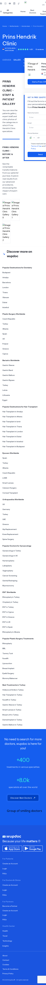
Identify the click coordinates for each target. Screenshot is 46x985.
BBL (4, 648)
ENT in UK (6, 622)
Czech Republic (8, 319)
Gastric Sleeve (8, 365)
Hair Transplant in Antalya (12, 411)
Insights (5, 946)
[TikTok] (19, 3)
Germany (6, 509)
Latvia (4, 390)
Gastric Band (7, 370)
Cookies (5, 964)
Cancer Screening (9, 576)
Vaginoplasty (7, 571)
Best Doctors (32, 11)
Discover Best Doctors (21, 798)
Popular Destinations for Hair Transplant (19, 407)
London (5, 287)
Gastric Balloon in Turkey (12, 725)
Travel (4, 936)
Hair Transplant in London (12, 431)
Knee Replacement (10, 534)
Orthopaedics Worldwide (13, 499)
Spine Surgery (8, 539)
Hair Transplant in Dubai (11, 436)
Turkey (5, 324)
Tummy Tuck (7, 653)
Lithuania (6, 395)
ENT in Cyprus (8, 612)
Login (4, 868)
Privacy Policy (7, 973)
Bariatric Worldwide (11, 360)
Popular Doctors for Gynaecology (16, 546)
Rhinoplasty (7, 643)
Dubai (4, 302)
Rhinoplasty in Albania (11, 632)
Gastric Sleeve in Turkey (12, 705)
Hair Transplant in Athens (12, 416)
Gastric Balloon (8, 375)
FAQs (4, 873)
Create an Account (10, 863)
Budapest (6, 272)
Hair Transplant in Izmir (11, 421)
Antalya (5, 277)
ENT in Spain (7, 627)
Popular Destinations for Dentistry (17, 268)
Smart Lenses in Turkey (11, 710)
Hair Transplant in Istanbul (12, 441)
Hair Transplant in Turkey (12, 695)
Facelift (5, 658)
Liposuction (7, 663)
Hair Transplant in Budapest (13, 446)
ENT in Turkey (8, 607)
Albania (5, 329)
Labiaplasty (7, 566)
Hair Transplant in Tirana (12, 426)
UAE (4, 519)
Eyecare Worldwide (10, 453)
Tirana (5, 292)
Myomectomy (8, 585)
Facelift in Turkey (9, 700)
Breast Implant (8, 668)
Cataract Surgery (9, 488)
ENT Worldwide (9, 592)
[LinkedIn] (14, 3)
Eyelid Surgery (8, 673)
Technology (7, 941)
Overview (6, 59)
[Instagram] (5, 3)
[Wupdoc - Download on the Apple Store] (12, 848)
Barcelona (6, 282)
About (4, 955)
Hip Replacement (9, 529)
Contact (5, 960)
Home (23, 11)
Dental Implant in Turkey (12, 720)
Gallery (17, 59)
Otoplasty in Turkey (10, 602)
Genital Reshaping (9, 581)
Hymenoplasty (8, 561)
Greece (5, 349)
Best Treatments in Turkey (13, 685)
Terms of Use (36, 146)
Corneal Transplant (10, 493)
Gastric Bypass (8, 380)
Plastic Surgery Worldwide (13, 314)
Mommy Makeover (10, 678)
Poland (5, 344)
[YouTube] (10, 3)
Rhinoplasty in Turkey (11, 597)
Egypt (4, 400)
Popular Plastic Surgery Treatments (17, 638)
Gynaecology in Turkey (11, 551)
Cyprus (5, 354)
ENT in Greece (8, 617)
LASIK (4, 478)
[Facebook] (1, 3)
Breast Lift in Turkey (10, 715)
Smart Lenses (8, 483)
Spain (4, 334)
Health (5, 931)
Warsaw (5, 297)
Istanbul (5, 307)
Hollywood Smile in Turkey (13, 690)
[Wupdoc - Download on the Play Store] (33, 848)
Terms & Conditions (10, 969)
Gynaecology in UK (10, 556)
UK (3, 339)
